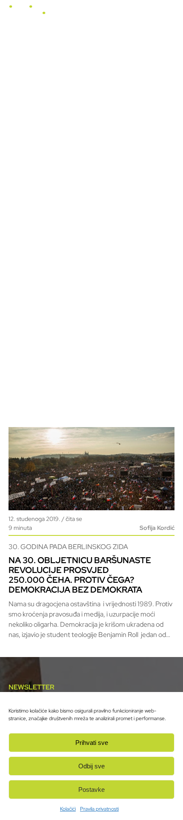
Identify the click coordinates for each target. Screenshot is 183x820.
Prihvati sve (91, 742)
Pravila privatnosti (99, 808)
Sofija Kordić (157, 528)
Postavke (91, 789)
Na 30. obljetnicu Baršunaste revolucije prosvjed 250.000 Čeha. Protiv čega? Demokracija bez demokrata (80, 575)
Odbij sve (91, 766)
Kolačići (68, 808)
